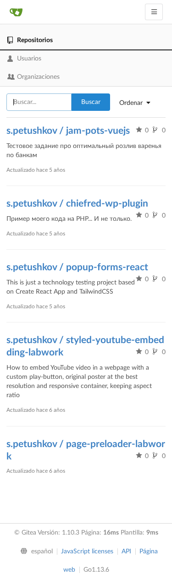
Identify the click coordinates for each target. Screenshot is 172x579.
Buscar (90, 102)
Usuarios (29, 58)
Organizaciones (38, 77)
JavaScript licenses (87, 551)
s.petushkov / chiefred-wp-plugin (77, 203)
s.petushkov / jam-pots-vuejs (68, 131)
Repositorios (35, 40)
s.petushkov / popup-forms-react (77, 267)
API (126, 551)
